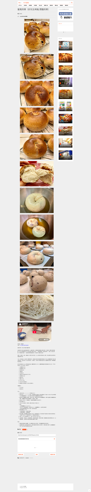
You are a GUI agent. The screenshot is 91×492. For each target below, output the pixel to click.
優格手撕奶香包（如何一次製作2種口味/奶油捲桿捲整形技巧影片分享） (65, 72)
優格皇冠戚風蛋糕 (64, 121)
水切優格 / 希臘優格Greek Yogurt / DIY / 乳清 (65, 157)
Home (20, 5)
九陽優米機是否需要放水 (65, 146)
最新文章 (60, 23)
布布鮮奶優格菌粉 (64, 49)
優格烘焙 (51, 5)
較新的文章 (20, 454)
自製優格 (30, 5)
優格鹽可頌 (62, 61)
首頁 (37, 454)
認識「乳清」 (63, 85)
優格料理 (66, 5)
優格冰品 (56, 5)
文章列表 (25, 5)
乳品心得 (40, 5)
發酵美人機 (46, 5)
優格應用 (61, 5)
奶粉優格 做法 (63, 109)
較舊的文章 (52, 454)
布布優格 (26, 3)
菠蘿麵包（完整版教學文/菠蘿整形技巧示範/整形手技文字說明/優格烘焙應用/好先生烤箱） (65, 95)
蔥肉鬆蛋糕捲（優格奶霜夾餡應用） (65, 133)
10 (60, 154)
